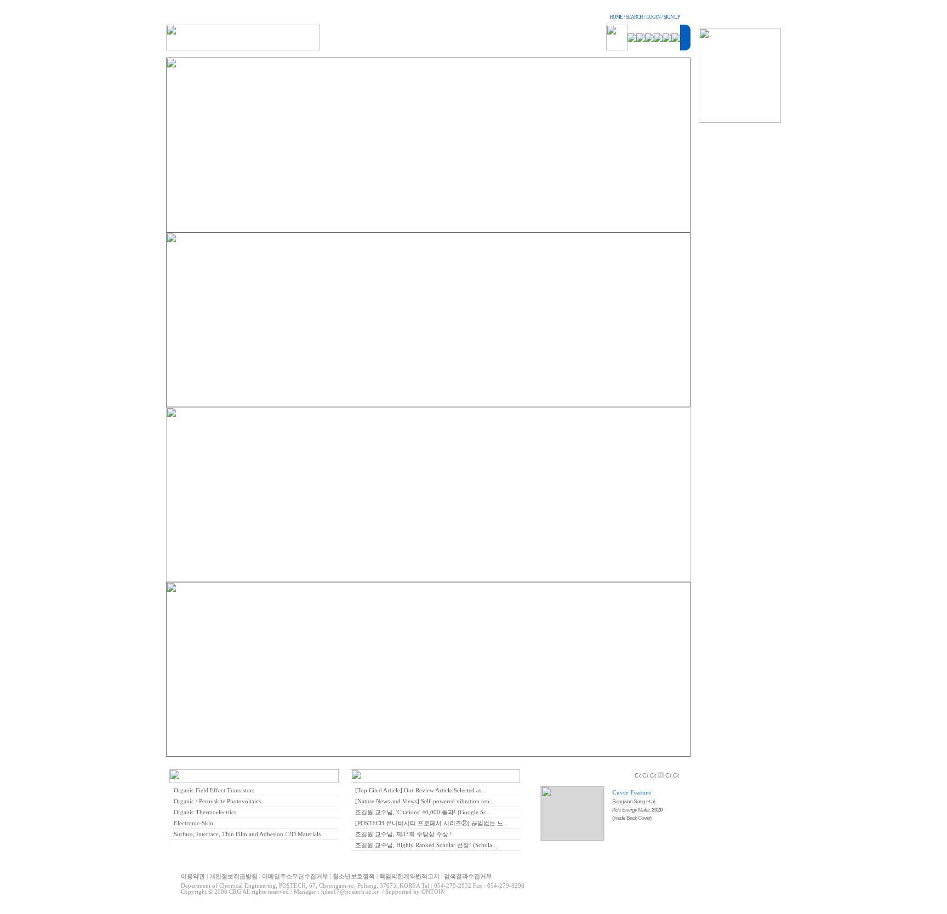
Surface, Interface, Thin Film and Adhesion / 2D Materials (247, 834)
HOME (616, 17)
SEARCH (634, 17)
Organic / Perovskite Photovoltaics (217, 801)
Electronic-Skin (193, 823)
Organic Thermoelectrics (205, 812)
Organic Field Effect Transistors (214, 790)
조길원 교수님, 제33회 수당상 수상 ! (403, 834)
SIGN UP (672, 17)
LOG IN (653, 17)
